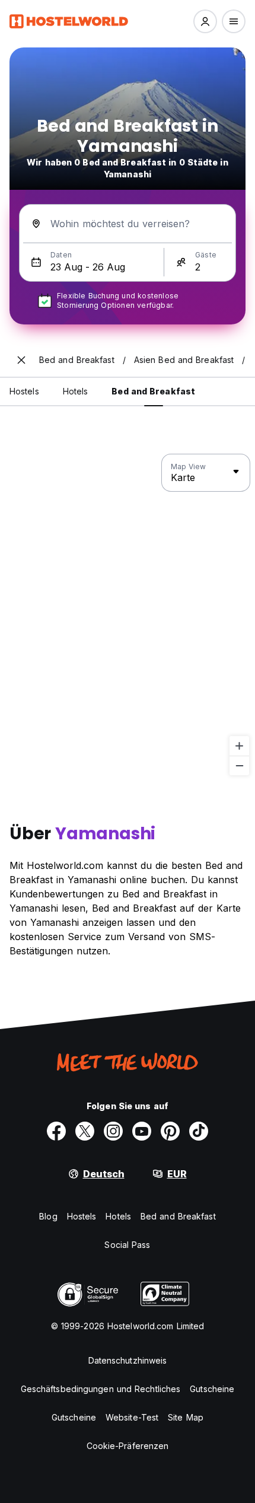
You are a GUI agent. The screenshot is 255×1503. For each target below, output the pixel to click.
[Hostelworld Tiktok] (198, 1131)
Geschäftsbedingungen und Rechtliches (101, 1389)
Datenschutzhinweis (127, 1360)
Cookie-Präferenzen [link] (128, 1446)
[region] (127, 615)
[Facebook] (56, 1131)
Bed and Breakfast (178, 1216)
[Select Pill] (205, 21)
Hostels (82, 1216)
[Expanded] (21, 360)
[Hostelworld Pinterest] (170, 1131)
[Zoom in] (239, 746)
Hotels (118, 1216)
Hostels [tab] (24, 391)
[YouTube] (141, 1131)
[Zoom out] (239, 765)
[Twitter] (84, 1131)
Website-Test (132, 1417)
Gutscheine (212, 1389)
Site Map (185, 1417)
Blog (48, 1216)
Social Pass (127, 1245)
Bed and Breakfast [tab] (153, 391)
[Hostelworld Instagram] (113, 1131)
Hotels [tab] (75, 391)
